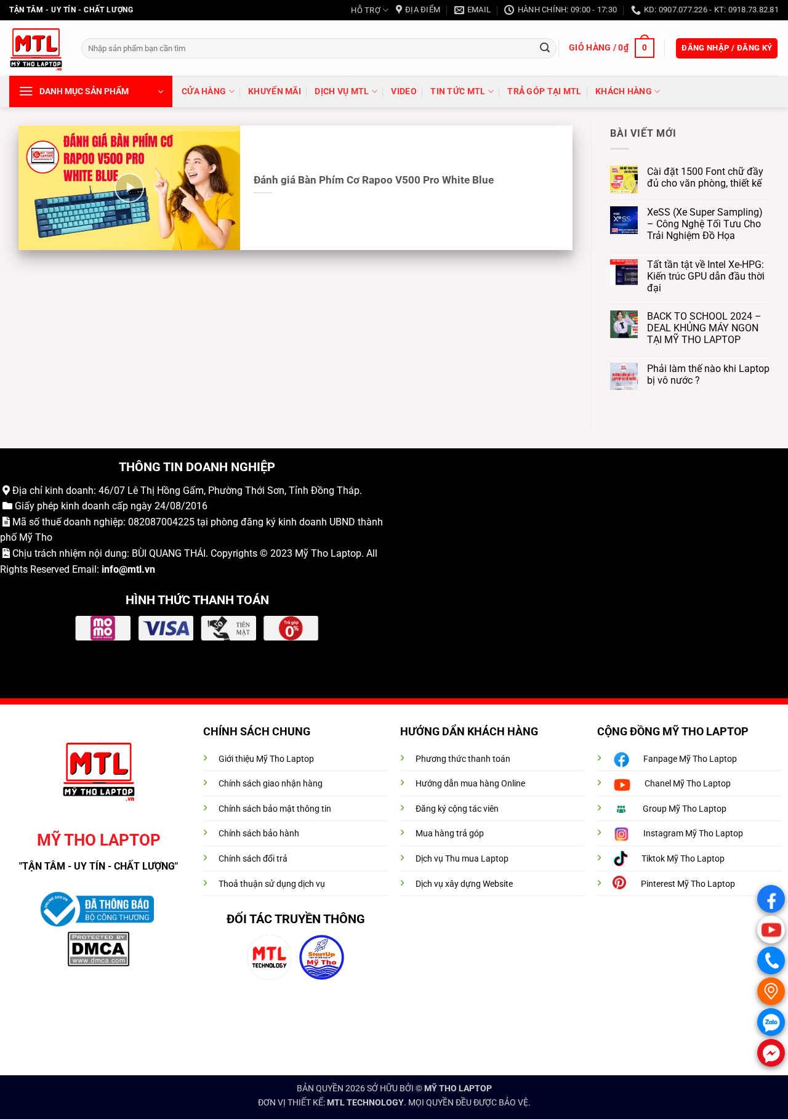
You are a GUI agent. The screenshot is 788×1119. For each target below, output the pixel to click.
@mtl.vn (137, 569)
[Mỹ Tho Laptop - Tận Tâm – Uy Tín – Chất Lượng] (36, 48)
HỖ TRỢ (365, 10)
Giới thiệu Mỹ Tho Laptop (266, 759)
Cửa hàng (204, 91)
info (110, 569)
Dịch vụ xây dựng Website (464, 884)
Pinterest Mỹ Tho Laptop (688, 884)
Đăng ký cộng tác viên (457, 809)
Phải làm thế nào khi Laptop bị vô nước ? (708, 374)
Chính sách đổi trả (253, 859)
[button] (611, 48)
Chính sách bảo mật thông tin (275, 809)
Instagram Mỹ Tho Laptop (693, 833)
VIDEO (403, 91)
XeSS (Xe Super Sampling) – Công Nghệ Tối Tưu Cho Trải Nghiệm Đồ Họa (705, 223)
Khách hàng (623, 91)
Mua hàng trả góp (450, 833)
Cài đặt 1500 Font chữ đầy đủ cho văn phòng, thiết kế (705, 177)
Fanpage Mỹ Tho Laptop (690, 759)
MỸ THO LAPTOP (458, 1088)
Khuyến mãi (274, 91)
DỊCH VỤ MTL (342, 91)
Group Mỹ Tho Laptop (684, 809)
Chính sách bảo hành (259, 833)
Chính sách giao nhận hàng (271, 783)
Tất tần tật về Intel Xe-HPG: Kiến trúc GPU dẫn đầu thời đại (706, 276)
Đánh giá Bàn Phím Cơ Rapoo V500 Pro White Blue (374, 180)
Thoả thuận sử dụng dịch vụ (272, 884)
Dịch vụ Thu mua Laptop (462, 859)
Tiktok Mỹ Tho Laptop (683, 859)
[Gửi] (544, 48)
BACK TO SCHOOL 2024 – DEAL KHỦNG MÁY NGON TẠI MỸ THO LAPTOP (704, 327)
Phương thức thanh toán (463, 759)
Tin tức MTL (457, 91)
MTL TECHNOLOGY (365, 1102)
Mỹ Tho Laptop (328, 553)
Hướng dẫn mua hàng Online (470, 783)
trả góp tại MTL (544, 91)
